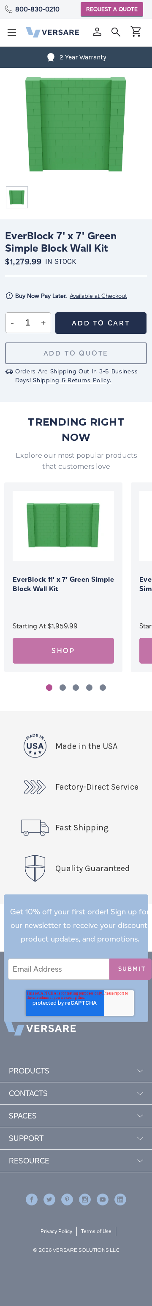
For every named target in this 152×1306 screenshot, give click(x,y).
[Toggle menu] (14, 35)
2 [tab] (63, 687)
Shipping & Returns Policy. (72, 380)
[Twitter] (49, 1199)
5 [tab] (103, 687)
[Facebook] (32, 1199)
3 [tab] (76, 687)
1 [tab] (49, 687)
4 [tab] (89, 687)
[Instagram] (85, 1199)
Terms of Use (96, 1231)
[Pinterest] (67, 1199)
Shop (63, 651)
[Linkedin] (120, 1199)
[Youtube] (103, 1199)
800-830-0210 (37, 9)
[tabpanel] (63, 577)
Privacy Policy (56, 1231)
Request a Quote (112, 9)
